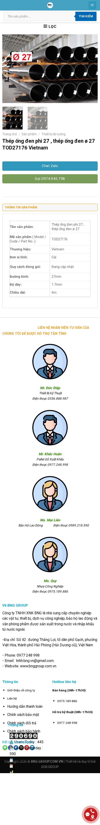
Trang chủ (9, 134)
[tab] (50, 208)
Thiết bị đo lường (53, 134)
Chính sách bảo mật (23, 714)
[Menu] (92, 5)
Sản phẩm (29, 134)
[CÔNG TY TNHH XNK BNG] (50, 5)
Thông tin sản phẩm (21, 207)
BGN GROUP (50, 767)
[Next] (90, 68)
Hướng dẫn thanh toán (25, 706)
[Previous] (10, 68)
